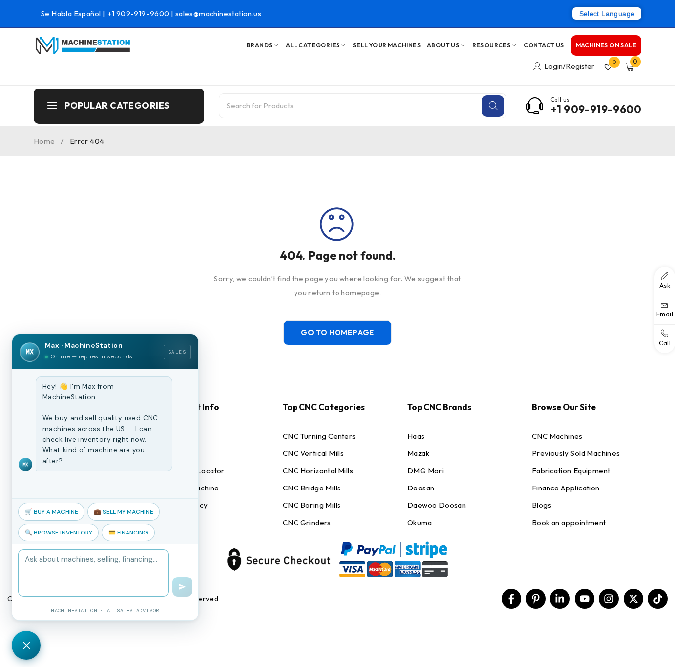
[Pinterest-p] (536, 599)
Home (44, 141)
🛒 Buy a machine (51, 512)
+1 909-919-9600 (139, 13)
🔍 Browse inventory (58, 532)
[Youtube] (584, 599)
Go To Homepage (337, 332)
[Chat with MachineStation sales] (26, 645)
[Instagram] (609, 599)
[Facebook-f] (511, 599)
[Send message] (182, 587)
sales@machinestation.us (218, 13)
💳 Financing (128, 532)
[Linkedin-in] (560, 599)
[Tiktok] (658, 599)
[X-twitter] (633, 599)
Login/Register (569, 66)
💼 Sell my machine (123, 512)
